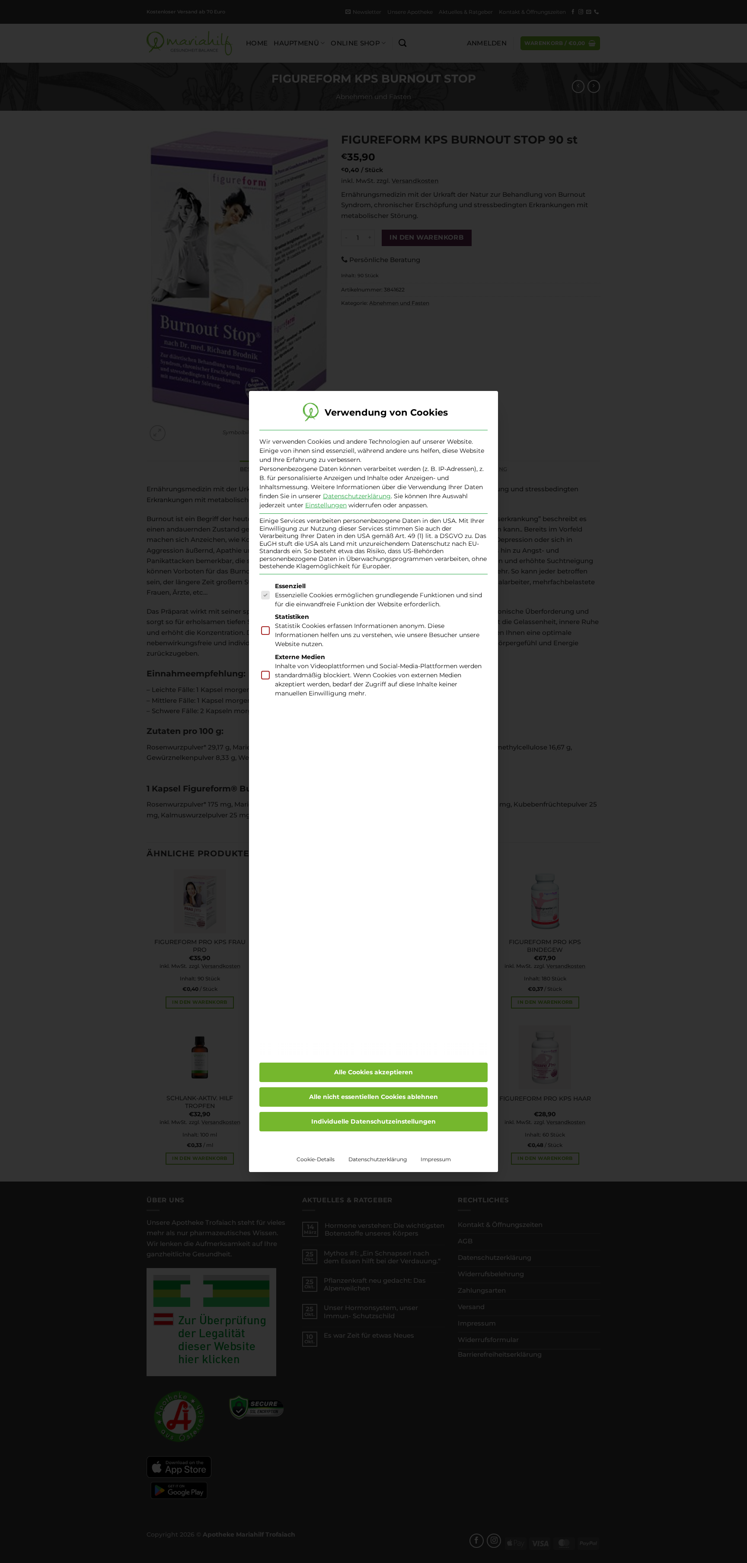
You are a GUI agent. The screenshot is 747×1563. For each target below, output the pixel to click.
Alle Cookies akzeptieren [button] (373, 1072)
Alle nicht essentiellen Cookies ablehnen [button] (373, 1097)
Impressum (436, 1159)
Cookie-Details (316, 1159)
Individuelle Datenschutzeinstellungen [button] (373, 1121)
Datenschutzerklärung (357, 496)
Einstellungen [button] (326, 505)
